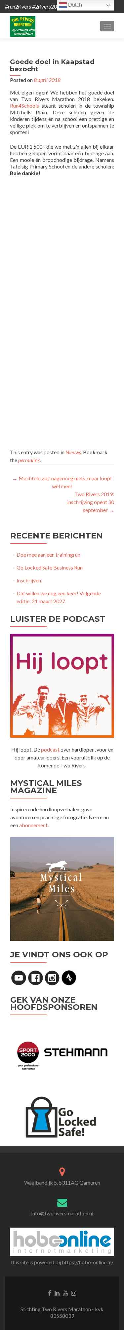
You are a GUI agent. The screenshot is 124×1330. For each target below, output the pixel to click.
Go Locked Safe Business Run (50, 567)
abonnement (33, 825)
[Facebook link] (49, 1292)
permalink (29, 460)
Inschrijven (29, 580)
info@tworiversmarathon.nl (62, 1213)
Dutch (74, 5)
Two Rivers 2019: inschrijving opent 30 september (90, 502)
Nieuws (73, 452)
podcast (50, 749)
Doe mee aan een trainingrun (48, 554)
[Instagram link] (73, 1292)
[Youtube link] (65, 1292)
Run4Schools (24, 105)
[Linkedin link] (57, 1292)
